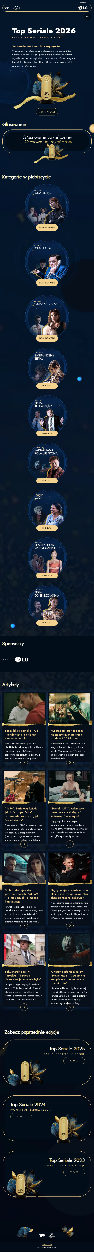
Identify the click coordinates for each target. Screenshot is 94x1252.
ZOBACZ (74, 1060)
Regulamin (47, 1245)
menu (88, 17)
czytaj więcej (47, 111)
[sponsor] (82, 7)
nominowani (47, 227)
